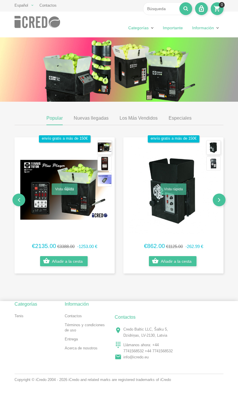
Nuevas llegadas (91, 118)
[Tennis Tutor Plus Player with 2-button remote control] (105, 147)
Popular (54, 118)
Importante (173, 27)
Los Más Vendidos (139, 118)
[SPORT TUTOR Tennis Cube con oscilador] (213, 147)
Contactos (48, 5)
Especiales (180, 118)
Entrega (71, 339)
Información (203, 27)
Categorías (138, 27)
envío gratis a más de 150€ (65, 138)
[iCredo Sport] (37, 22)
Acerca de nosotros (81, 348)
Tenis (19, 316)
